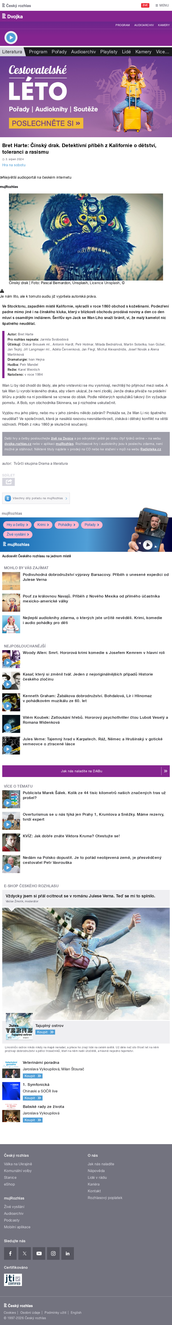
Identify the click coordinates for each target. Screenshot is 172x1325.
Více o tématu (18, 786)
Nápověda (96, 1171)
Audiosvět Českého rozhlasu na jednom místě (36, 556)
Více (163, 51)
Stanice (10, 1177)
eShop (9, 1184)
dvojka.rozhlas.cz (17, 444)
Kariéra (93, 1184)
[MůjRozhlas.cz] (9, 187)
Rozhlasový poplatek (105, 1198)
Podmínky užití (56, 1312)
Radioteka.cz (150, 449)
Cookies (10, 1312)
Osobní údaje (30, 1312)
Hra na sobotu (14, 165)
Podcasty (12, 1220)
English (76, 1312)
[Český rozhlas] (16, 5)
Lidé (126, 51)
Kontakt (94, 1191)
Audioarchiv (144, 25)
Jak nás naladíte (101, 1164)
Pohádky (65, 525)
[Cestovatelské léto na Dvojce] (86, 96)
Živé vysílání (16, 534)
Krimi (41, 525)
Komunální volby (18, 1171)
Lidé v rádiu (97, 1177)
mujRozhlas (64, 444)
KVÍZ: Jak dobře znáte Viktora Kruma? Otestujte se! (71, 836)
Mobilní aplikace (17, 1227)
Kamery (164, 25)
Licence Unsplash (105, 283)
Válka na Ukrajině (18, 1164)
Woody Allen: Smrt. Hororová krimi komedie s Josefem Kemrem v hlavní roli (94, 652)
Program (123, 25)
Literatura (12, 51)
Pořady (59, 51)
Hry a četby (16, 525)
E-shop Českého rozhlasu (31, 886)
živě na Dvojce (62, 438)
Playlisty (108, 51)
